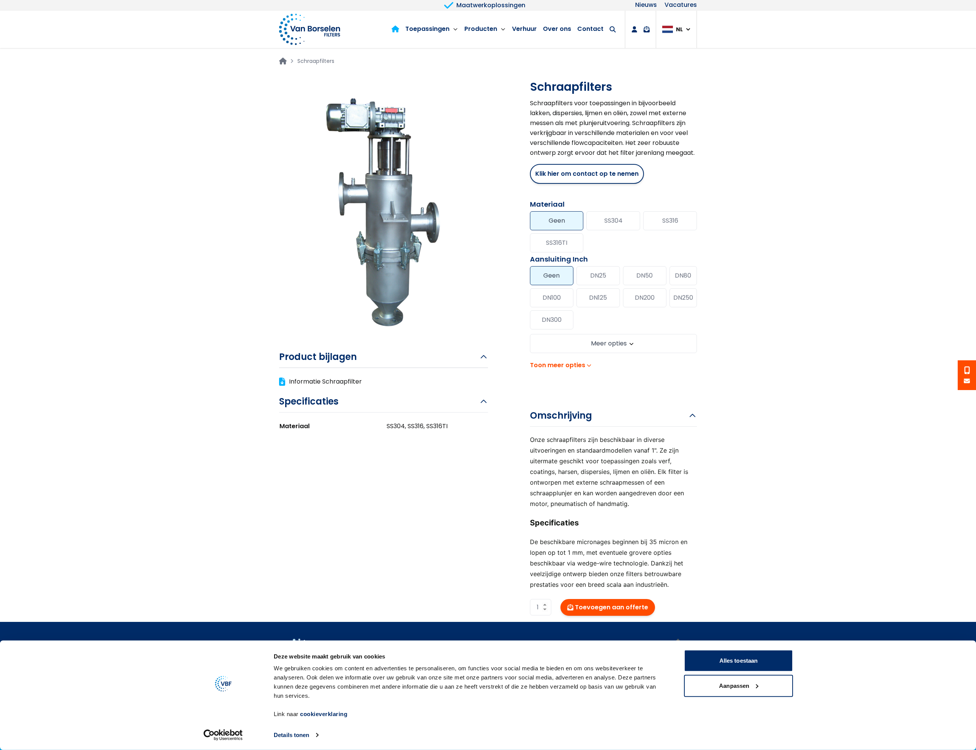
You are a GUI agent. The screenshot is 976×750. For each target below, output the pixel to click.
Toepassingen (427, 28)
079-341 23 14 (967, 370)
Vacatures (681, 5)
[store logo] (309, 29)
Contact (590, 28)
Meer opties (609, 343)
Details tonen (291, 735)
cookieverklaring (323, 714)
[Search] (613, 29)
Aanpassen (734, 685)
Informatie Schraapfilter (325, 381)
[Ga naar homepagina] (283, 61)
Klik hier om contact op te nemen (587, 173)
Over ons (557, 28)
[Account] (634, 29)
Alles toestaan (738, 660)
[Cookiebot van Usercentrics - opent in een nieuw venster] (223, 735)
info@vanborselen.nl (967, 381)
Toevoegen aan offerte (611, 607)
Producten (480, 28)
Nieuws (646, 5)
